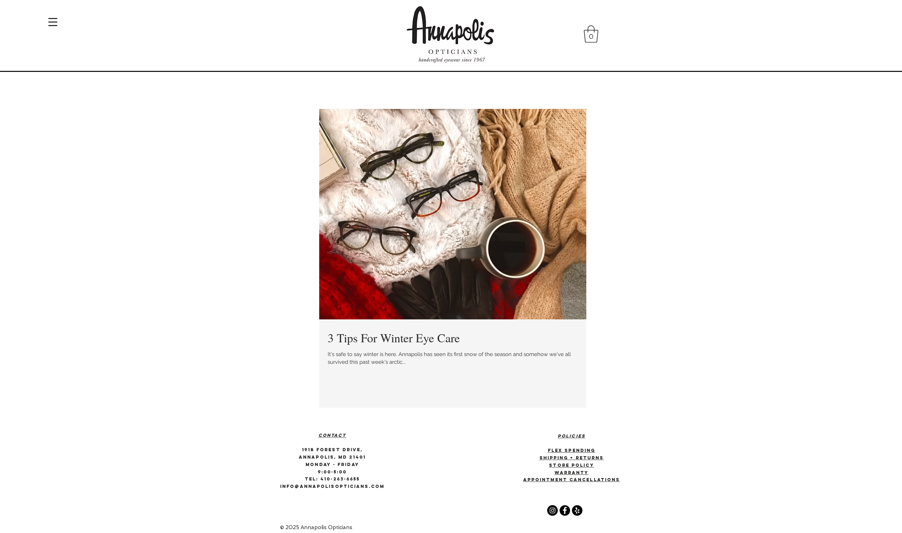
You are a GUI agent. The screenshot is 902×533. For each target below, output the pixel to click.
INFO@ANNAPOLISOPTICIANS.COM (332, 486)
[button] (591, 34)
